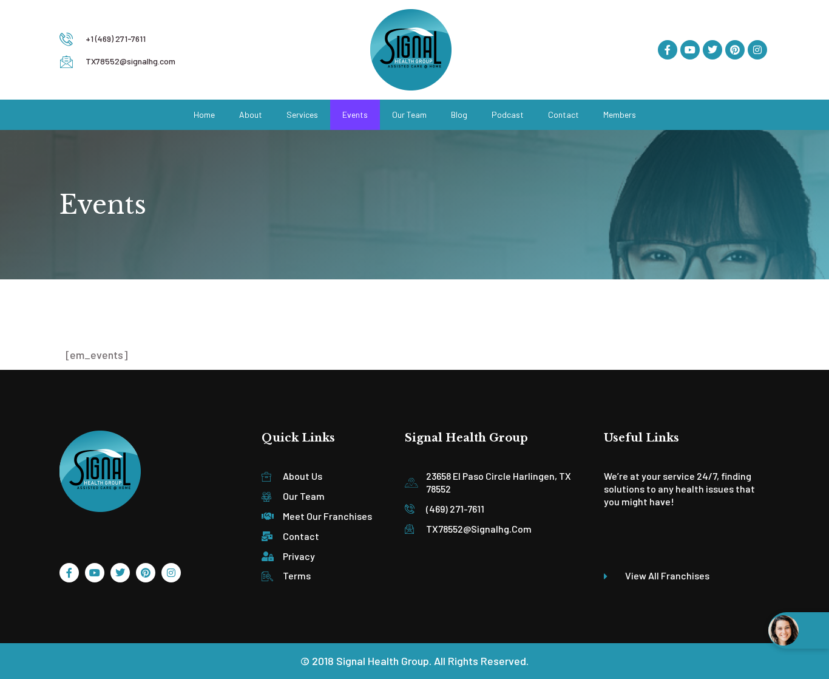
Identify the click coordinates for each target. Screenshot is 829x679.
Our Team (409, 114)
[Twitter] (712, 50)
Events (355, 114)
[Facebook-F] (667, 50)
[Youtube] (690, 50)
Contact (563, 114)
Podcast (508, 114)
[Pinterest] (735, 50)
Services (302, 114)
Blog (459, 114)
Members (619, 114)
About (250, 114)
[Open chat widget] (798, 630)
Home (204, 114)
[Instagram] (757, 50)
